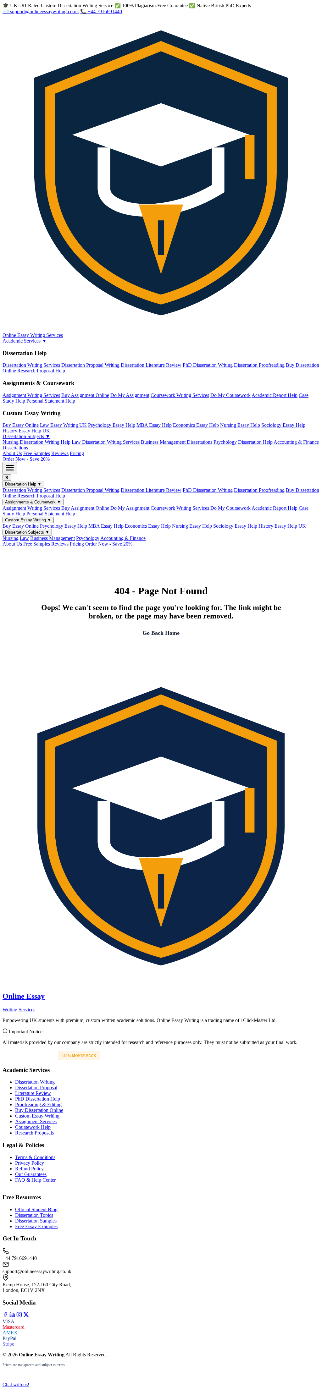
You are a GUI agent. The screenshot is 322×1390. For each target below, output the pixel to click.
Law (24, 538)
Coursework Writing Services (180, 395)
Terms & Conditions (35, 1157)
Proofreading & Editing (38, 1104)
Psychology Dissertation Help (243, 442)
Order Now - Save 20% (26, 459)
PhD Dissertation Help (37, 1099)
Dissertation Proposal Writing (90, 365)
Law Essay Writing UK (63, 425)
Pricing (77, 453)
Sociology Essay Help (283, 425)
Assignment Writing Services (31, 395)
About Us (12, 453)
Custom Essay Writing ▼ (28, 520)
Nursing (11, 538)
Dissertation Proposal (36, 1087)
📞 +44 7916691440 (101, 11)
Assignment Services (36, 1121)
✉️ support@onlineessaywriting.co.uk (41, 11)
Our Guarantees (31, 1174)
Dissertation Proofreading (259, 365)
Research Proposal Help (41, 370)
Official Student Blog (36, 1209)
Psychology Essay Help (111, 425)
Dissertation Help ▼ (23, 484)
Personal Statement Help (50, 401)
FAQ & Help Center (35, 1180)
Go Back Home (161, 633)
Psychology (87, 538)
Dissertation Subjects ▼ (26, 436)
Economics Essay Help (196, 425)
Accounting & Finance (123, 538)
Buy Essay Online (21, 425)
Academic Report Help (274, 395)
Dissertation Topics (34, 1215)
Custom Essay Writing (37, 1115)
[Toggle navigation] (10, 468)
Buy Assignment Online (85, 395)
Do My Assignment (129, 395)
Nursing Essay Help (240, 425)
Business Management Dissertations (176, 442)
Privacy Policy (29, 1163)
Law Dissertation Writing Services (106, 442)
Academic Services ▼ (25, 340)
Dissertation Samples (36, 1220)
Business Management (52, 538)
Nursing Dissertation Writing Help (36, 442)
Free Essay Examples (36, 1226)
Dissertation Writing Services (31, 365)
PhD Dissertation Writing (208, 365)
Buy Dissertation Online (39, 1110)
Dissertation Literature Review (151, 365)
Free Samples (36, 453)
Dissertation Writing (35, 1082)
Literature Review (33, 1093)
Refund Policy (29, 1168)
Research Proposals (34, 1132)
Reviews (60, 453)
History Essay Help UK (26, 430)
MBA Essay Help (154, 425)
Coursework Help (33, 1127)
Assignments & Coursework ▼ (33, 502)
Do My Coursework (230, 395)
